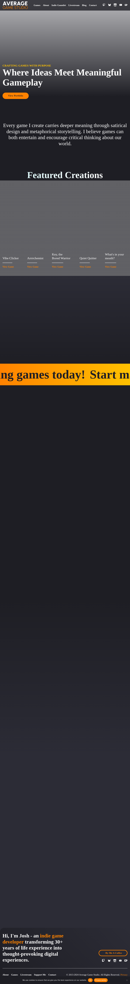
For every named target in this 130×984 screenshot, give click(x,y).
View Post (20, 840)
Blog (84, 5)
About (46, 5)
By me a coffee (113, 953)
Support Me (40, 974)
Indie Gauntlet (59, 5)
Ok (90, 980)
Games (37, 5)
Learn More (14, 487)
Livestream (73, 5)
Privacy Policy (123, 976)
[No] (127, 980)
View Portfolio (15, 95)
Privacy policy (100, 980)
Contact (93, 5)
